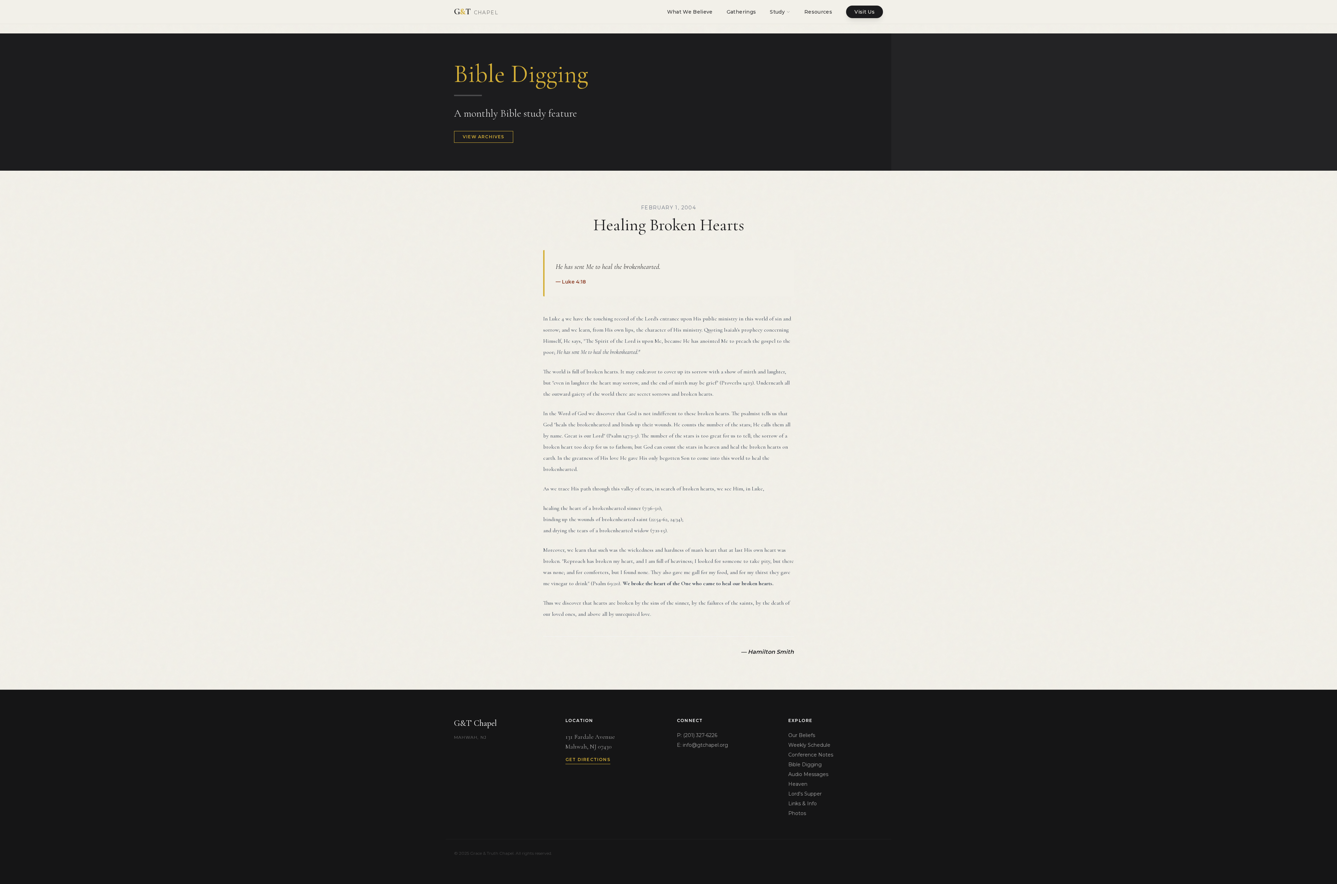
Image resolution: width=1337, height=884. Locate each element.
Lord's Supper (805, 794)
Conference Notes (810, 755)
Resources (818, 12)
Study (777, 12)
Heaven (797, 784)
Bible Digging (805, 764)
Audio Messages (808, 774)
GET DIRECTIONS (587, 759)
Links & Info (802, 803)
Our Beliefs (801, 735)
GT (476, 12)
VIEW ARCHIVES (484, 136)
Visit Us (864, 12)
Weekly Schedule (809, 745)
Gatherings (741, 12)
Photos (797, 813)
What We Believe (690, 12)
